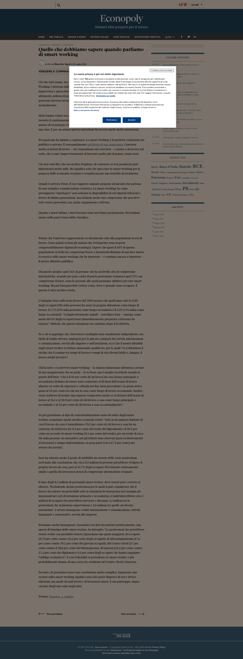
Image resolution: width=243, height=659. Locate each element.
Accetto (132, 120)
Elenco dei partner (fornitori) (86, 110)
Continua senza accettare (161, 70)
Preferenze (112, 120)
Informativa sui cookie (105, 96)
